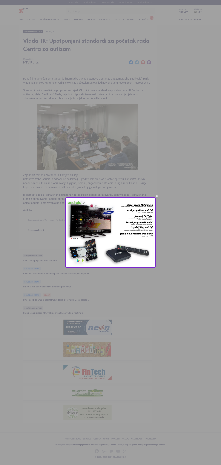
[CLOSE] (156, 196)
